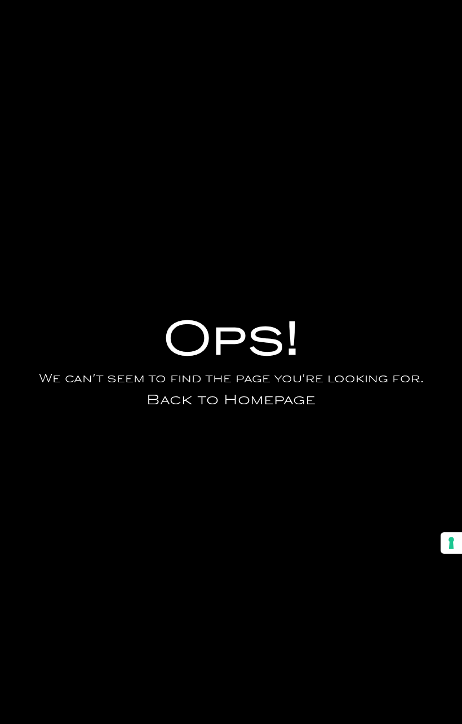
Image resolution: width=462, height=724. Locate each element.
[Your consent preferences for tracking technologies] (451, 543)
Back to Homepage (231, 401)
